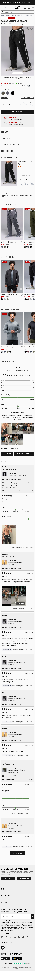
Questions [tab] (14, 448)
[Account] (25, 7)
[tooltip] (23, 412)
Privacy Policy (5, 930)
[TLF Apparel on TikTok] (23, 937)
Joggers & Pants (11, 15)
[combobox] (18, 12)
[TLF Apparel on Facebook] (6, 937)
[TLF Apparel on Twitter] (10, 937)
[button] (8, 24)
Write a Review (26, 454)
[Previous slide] (2, 2)
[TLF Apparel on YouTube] (15, 937)
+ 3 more (21, 603)
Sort (18, 461)
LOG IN (7, 878)
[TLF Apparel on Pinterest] (19, 937)
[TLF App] (5, 958)
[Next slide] (32, 2)
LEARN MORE (25, 878)
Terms (12, 930)
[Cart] (29, 7)
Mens (2, 15)
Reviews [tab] (5, 448)
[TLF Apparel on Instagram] (2, 937)
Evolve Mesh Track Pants (25, 15)
